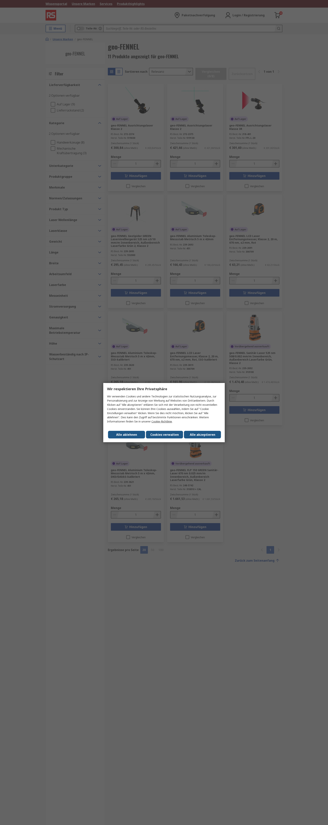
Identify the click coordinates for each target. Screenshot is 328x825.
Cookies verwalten (164, 435)
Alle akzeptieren (202, 435)
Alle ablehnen (126, 435)
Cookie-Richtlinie (161, 421)
